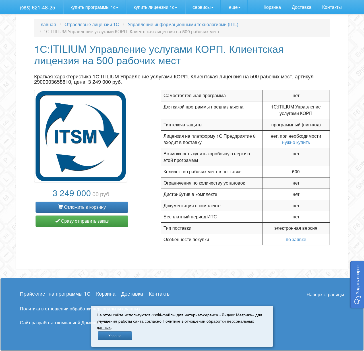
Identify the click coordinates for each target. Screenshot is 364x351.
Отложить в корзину (84, 207)
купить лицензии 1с (154, 7)
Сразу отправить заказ (84, 221)
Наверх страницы (325, 294)
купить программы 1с (93, 7)
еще (233, 7)
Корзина (273, 7)
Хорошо (114, 335)
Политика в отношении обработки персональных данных (80, 308)
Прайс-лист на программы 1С (55, 293)
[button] (357, 284)
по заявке (296, 239)
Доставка (302, 7)
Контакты (332, 7)
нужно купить (296, 142)
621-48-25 (37, 7)
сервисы (202, 7)
